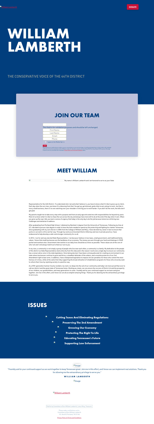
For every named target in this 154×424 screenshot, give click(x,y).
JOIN (44, 146)
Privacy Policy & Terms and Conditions (73, 150)
